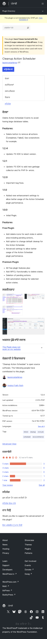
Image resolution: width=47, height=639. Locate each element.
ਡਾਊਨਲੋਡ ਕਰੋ (8, 69)
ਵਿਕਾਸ (7, 97)
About (5, 540)
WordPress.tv (9, 574)
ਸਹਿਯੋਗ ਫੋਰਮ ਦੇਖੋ (9, 503)
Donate (29, 569)
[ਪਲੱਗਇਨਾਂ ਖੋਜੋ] (28, 27)
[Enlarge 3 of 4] (19, 309)
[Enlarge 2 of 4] (41, 297)
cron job (41, 432)
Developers (7, 569)
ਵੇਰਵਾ (7, 78)
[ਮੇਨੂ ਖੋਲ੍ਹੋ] (43, 3)
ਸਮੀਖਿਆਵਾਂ (9, 85)
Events (28, 565)
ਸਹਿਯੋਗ (8, 104)
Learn (4, 561)
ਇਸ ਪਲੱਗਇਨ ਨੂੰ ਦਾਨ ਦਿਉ (12, 525)
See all (42, 485)
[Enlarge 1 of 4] (19, 297)
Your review (7, 485)
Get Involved (30, 561)
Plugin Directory (8, 11)
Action (26, 432)
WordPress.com (10, 582)
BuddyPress (9, 594)
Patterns (28, 553)
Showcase (29, 540)
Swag (28, 574)
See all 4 (41, 426)
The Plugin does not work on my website (11, 348)
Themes (28, 544)
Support (5, 565)
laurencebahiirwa (9, 62)
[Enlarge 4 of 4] (41, 321)
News (4, 544)
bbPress (7, 590)
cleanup (33, 432)
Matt (5, 586)
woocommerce (38, 437)
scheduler (27, 437)
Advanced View (9, 444)
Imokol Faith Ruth (15, 385)
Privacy (5, 553)
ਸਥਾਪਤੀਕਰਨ (10, 91)
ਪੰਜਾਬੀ (10, 606)
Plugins (28, 549)
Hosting (5, 549)
